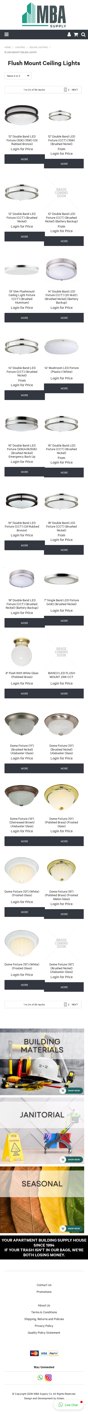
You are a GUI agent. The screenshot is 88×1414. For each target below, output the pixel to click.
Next (75, 89)
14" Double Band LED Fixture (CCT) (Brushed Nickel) (22, 371)
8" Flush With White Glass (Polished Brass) (22, 675)
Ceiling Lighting (38, 47)
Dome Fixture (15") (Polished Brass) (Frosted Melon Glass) (61, 895)
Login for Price (22, 149)
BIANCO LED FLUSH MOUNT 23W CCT (61, 675)
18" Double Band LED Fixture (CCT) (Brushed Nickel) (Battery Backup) (22, 603)
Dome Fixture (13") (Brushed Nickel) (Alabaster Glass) (61, 749)
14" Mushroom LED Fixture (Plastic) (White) (61, 369)
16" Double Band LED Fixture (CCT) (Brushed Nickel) (61, 449)
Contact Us (44, 1285)
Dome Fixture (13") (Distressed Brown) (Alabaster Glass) (22, 822)
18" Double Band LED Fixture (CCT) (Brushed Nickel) (61, 526)
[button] (68, 1404)
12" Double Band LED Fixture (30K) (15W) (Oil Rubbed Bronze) (22, 140)
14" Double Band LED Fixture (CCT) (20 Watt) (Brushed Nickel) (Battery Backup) (61, 296)
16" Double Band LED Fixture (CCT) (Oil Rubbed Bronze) (22, 526)
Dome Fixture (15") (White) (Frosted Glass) (22, 966)
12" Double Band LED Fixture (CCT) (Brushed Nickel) (22, 217)
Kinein (60, 1398)
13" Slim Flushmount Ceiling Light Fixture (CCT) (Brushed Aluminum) (22, 296)
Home (8, 47)
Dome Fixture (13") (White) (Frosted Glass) (22, 893)
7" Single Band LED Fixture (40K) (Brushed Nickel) (61, 602)
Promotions (44, 1291)
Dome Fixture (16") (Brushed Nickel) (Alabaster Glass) (61, 968)
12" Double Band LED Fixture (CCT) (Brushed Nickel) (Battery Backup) (61, 217)
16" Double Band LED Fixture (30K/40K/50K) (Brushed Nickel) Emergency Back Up (22, 451)
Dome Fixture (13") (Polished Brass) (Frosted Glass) (61, 822)
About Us (44, 1305)
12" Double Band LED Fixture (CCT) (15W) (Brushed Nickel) (61, 140)
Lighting (20, 47)
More (24, 159)
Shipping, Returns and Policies (44, 1319)
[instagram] (48, 1377)
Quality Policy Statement (44, 1332)
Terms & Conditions (44, 1312)
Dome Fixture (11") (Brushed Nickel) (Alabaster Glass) (22, 749)
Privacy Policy (44, 1325)
